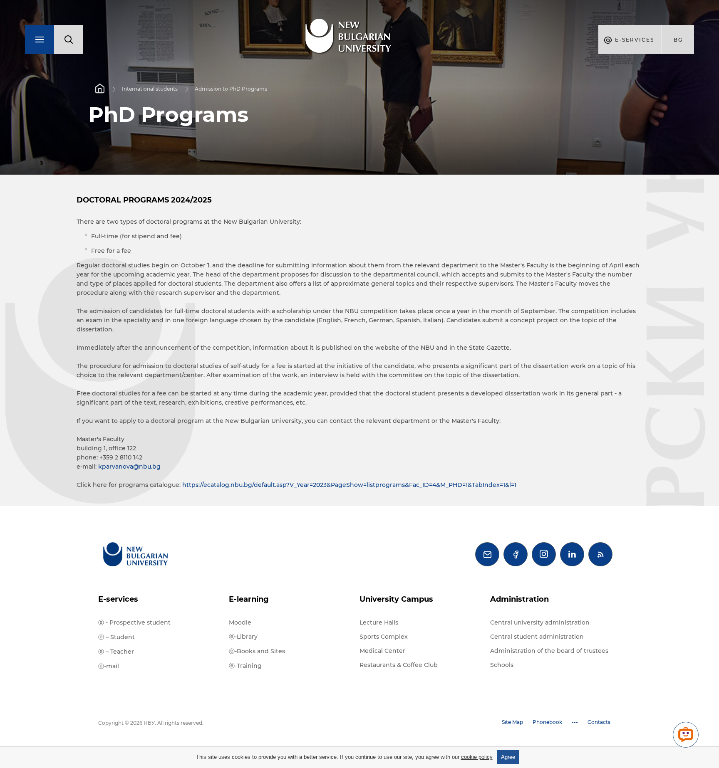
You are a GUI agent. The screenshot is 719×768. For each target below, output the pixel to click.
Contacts (599, 722)
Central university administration (540, 622)
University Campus (396, 599)
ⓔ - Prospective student (134, 622)
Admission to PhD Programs (231, 89)
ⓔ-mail (108, 666)
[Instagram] (544, 554)
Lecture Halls (379, 622)
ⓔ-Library (243, 636)
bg (678, 40)
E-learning (249, 599)
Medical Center (382, 650)
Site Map (512, 722)
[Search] (68, 39)
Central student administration (537, 636)
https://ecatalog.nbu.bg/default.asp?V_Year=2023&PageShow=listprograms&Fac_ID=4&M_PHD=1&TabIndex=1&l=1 (349, 485)
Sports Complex (384, 636)
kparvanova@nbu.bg (129, 466)
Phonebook (547, 722)
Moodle (240, 622)
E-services (118, 599)
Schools (501, 665)
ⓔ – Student (116, 637)
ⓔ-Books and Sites (257, 651)
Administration (519, 599)
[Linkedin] (572, 554)
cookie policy (477, 757)
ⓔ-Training (245, 665)
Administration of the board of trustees (549, 650)
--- (575, 722)
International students (150, 89)
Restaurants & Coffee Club (399, 665)
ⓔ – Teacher (116, 651)
